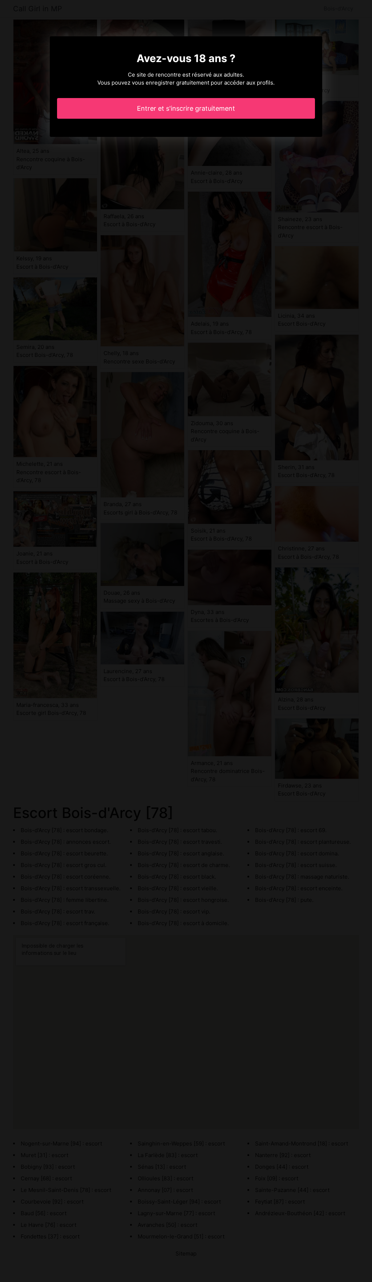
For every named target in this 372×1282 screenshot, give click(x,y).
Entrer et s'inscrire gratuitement (186, 108)
